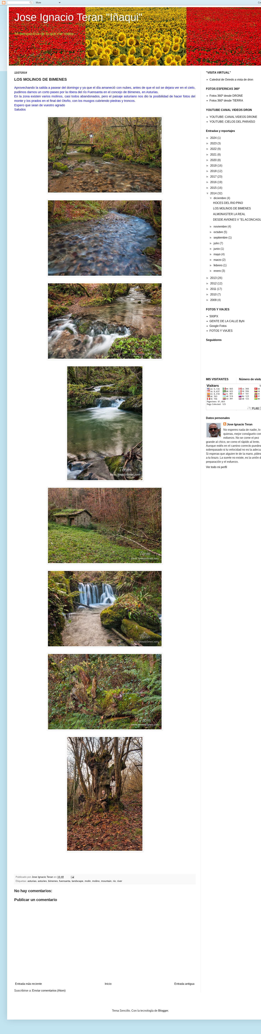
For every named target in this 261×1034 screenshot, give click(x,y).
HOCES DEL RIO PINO (228, 202)
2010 (213, 294)
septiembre (221, 237)
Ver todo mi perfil (216, 467)
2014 (213, 193)
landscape (77, 881)
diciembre (220, 198)
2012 (213, 283)
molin (88, 881)
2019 (213, 165)
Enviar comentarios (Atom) (49, 990)
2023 (213, 143)
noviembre (221, 226)
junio (217, 248)
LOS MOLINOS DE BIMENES (232, 208)
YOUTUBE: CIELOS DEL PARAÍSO (232, 121)
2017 (213, 176)
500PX (214, 316)
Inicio (108, 983)
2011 (213, 288)
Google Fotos (218, 325)
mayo (217, 254)
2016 (213, 182)
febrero (218, 265)
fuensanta (64, 881)
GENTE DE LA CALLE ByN (227, 321)
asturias (32, 881)
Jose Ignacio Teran (239, 424)
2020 (213, 160)
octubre (219, 232)
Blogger (163, 1010)
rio (114, 881)
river (119, 881)
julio (217, 243)
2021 (213, 154)
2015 (213, 187)
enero (218, 270)
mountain (106, 881)
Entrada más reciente (28, 983)
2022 (213, 148)
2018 (213, 171)
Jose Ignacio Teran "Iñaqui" (78, 17)
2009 (213, 299)
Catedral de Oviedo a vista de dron (231, 79)
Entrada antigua (184, 983)
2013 (213, 277)
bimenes (53, 881)
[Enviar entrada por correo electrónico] (72, 876)
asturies (42, 881)
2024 (213, 137)
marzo (218, 259)
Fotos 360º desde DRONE (226, 95)
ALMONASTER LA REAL (229, 214)
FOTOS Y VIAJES (221, 330)
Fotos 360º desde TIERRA (226, 100)
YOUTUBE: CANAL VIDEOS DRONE (233, 116)
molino (96, 881)
